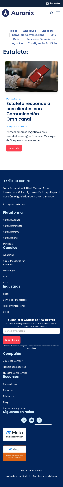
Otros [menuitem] (6, 311)
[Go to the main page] (18, 13)
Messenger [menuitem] (9, 270)
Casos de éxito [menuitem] (11, 384)
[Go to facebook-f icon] (39, 420)
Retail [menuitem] (17, 39)
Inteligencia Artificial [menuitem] (42, 43)
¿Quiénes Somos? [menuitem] (13, 360)
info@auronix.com (14, 204)
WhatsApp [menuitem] (29, 30)
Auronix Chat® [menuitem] (11, 231)
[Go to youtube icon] (31, 420)
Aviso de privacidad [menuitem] (16, 476)
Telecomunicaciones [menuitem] (14, 305)
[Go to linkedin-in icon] (24, 420)
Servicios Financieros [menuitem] (41, 39)
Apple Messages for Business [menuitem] (14, 262)
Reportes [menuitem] (8, 390)
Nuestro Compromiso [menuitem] (15, 372)
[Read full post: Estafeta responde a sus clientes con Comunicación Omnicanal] (31, 76)
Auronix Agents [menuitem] (11, 219)
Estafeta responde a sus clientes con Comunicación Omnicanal (28, 111)
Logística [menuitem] (16, 43)
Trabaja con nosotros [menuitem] (14, 366)
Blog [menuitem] (5, 402)
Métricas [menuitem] (8, 243)
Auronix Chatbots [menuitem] (12, 225)
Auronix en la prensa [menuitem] (14, 408)
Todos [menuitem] (13, 30)
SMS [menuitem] (53, 35)
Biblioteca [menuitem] (8, 396)
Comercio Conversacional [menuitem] (28, 35)
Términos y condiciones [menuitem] (45, 476)
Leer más (14, 148)
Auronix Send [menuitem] (10, 237)
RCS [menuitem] (5, 276)
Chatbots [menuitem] (48, 30)
